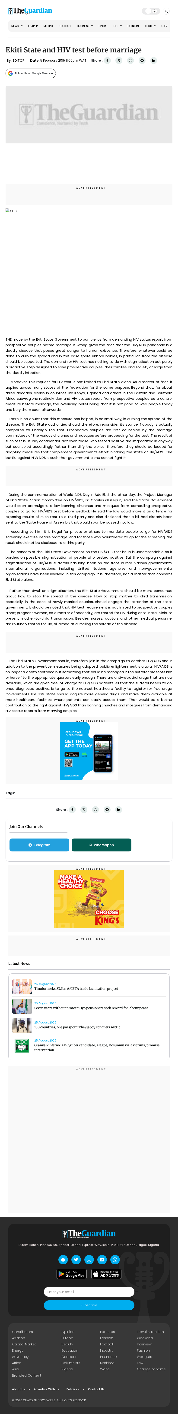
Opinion (133, 26)
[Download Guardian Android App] (72, 1274)
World (105, 1369)
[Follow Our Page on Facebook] (63, 1259)
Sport (103, 26)
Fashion (106, 1338)
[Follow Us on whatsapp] (115, 1259)
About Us (18, 1389)
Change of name (151, 1369)
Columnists (70, 1363)
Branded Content (26, 1375)
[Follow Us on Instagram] (89, 1259)
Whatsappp (104, 845)
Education (69, 1350)
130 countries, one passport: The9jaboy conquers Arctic (77, 1027)
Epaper (33, 26)
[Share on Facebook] (107, 60)
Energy (17, 1350)
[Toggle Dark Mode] (151, 10)
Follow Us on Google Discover (34, 73)
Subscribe (89, 1305)
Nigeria (67, 1369)
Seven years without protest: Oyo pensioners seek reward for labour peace (91, 1008)
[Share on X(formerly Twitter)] (119, 60)
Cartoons (69, 1356)
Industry (106, 1350)
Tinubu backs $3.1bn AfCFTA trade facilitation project (76, 989)
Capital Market (24, 1344)
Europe (67, 1338)
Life (116, 26)
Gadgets (144, 1356)
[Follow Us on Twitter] (76, 1259)
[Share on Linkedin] (153, 60)
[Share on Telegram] (142, 60)
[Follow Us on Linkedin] (102, 1259)
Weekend (145, 1338)
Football (107, 1344)
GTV (164, 26)
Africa (16, 1363)
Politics (65, 26)
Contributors (22, 1331)
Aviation (18, 1338)
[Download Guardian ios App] (106, 1274)
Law (140, 1363)
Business (83, 26)
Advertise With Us (46, 1389)
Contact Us (96, 1389)
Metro (48, 26)
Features (107, 1331)
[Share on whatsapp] (130, 60)
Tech (149, 26)
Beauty (67, 1344)
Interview (144, 1344)
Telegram (42, 845)
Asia (15, 1369)
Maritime (107, 1363)
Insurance (108, 1356)
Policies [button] (72, 1389)
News (15, 26)
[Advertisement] (89, 1140)
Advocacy (20, 1356)
